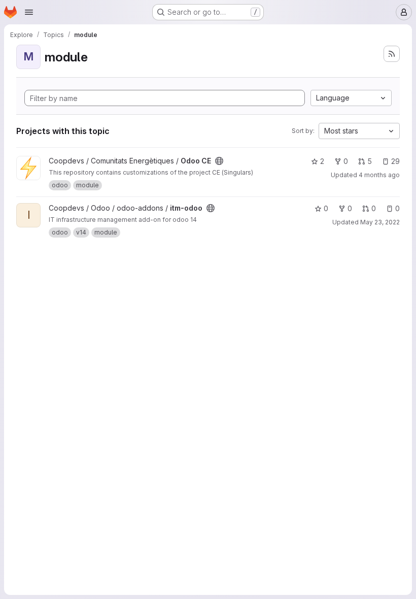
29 (395, 161)
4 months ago (379, 175)
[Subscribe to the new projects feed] (392, 54)
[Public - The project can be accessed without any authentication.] (219, 161)
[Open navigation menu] (29, 12)
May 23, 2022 (380, 222)
